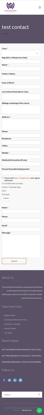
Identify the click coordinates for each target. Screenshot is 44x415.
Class (5, 48)
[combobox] (21, 53)
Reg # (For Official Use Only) (14, 57)
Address (6, 117)
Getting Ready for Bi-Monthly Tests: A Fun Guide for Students (22, 350)
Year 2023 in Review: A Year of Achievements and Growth (22, 362)
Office (5, 145)
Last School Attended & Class (15, 91)
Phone (5, 131)
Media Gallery (10, 328)
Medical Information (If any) (14, 160)
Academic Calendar (12, 324)
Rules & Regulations (22, 178)
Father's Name (8, 74)
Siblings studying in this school (15, 103)
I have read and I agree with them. (22, 179)
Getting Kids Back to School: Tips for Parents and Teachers (22, 356)
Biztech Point (27, 410)
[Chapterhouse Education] (10, 7)
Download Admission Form (15, 319)
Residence (6, 138)
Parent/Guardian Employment (16, 169)
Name (5, 65)
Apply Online (9, 315)
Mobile (5, 153)
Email (5, 225)
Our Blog (8, 333)
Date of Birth (8, 83)
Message (6, 232)
